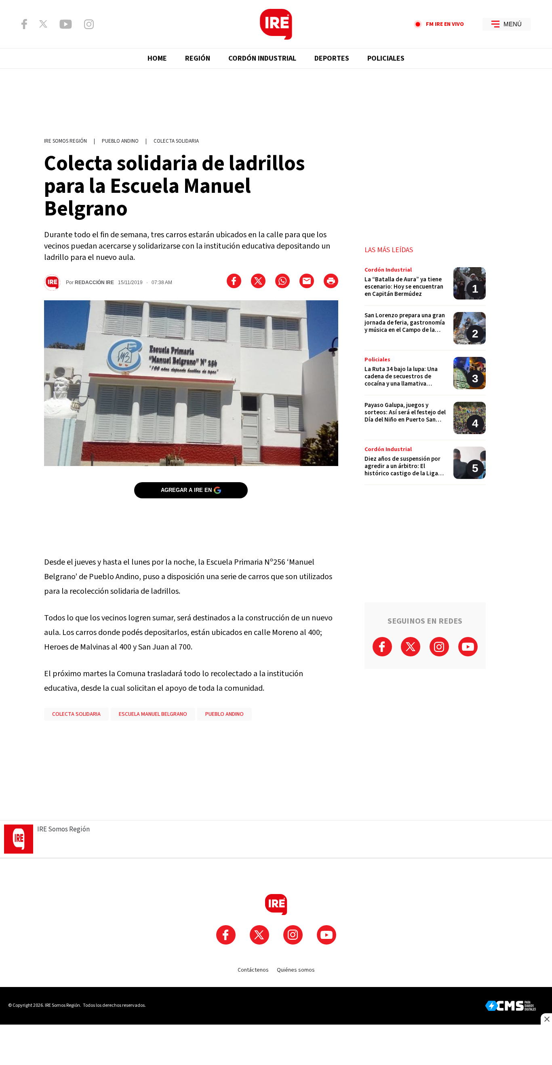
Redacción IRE (94, 282)
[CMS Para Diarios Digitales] (510, 1006)
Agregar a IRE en (186, 490)
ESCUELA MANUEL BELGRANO (153, 714)
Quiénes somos (296, 970)
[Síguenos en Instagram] (89, 24)
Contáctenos (253, 970)
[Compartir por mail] (306, 281)
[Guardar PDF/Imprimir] (331, 281)
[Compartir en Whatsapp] (282, 281)
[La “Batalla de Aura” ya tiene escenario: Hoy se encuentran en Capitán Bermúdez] (425, 286)
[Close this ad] (546, 1019)
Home (157, 58)
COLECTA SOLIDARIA (76, 714)
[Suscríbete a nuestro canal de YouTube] (65, 24)
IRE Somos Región (65, 141)
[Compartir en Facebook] (234, 281)
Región (197, 58)
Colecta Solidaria (176, 141)
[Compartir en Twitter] (258, 281)
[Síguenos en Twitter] (43, 23)
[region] (276, 99)
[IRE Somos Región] (276, 24)
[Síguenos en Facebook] (24, 24)
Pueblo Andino (120, 141)
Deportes (331, 58)
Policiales (386, 58)
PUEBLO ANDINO (224, 714)
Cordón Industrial (262, 58)
